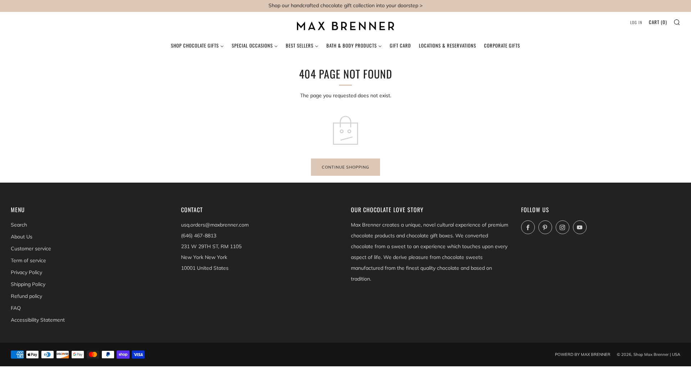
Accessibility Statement (38, 320)
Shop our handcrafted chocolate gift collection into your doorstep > (345, 5)
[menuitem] (197, 44)
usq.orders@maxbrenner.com (215, 225)
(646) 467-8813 (198, 235)
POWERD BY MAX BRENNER (582, 354)
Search (19, 225)
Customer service (31, 248)
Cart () (658, 22)
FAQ (16, 308)
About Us (21, 236)
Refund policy (26, 296)
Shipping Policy (28, 284)
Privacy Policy (26, 272)
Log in (636, 22)
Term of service (28, 260)
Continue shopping (345, 167)
